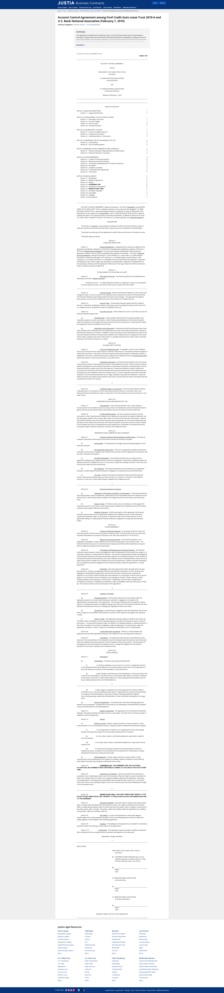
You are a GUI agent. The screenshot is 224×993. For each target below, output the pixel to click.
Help (132, 990)
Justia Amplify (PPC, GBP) (147, 972)
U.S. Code (61, 964)
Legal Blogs (116, 964)
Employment (116, 939)
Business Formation (118, 934)
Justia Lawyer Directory (146, 964)
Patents (114, 972)
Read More (80, 45)
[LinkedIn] (66, 990)
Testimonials (143, 978)
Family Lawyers (63, 948)
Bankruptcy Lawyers (64, 934)
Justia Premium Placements (148, 966)
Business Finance (79, 25)
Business (115, 931)
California (88, 969)
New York (88, 975)
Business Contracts (73, 11)
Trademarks (116, 975)
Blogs (141, 948)
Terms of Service (140, 990)
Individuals (89, 931)
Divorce (87, 939)
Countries (115, 978)
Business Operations (119, 936)
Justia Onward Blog (145, 975)
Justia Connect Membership (148, 961)
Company (127, 990)
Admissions (143, 936)
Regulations (62, 966)
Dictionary (142, 934)
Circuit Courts (62, 972)
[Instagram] (74, 990)
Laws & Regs (107, 7)
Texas (87, 978)
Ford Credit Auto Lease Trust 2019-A (90, 11)
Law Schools (97, 7)
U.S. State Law (90, 958)
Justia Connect (110, 990)
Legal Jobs (115, 961)
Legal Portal (119, 990)
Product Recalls (117, 969)
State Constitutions (91, 961)
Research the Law (85, 7)
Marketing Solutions (129, 7)
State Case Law (90, 966)
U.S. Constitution (63, 961)
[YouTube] (69, 990)
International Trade (118, 945)
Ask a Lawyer (73, 7)
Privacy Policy (151, 990)
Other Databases (118, 958)
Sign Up (162, 3)
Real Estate (115, 948)
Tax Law (114, 950)
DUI (86, 942)
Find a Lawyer (62, 7)
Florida (87, 972)
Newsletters (117, 7)
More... (60, 953)
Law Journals (143, 945)
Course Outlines (144, 942)
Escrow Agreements (93, 25)
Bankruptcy (88, 934)
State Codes (89, 964)
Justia (59, 11)
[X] (81, 990)
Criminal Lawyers (63, 939)
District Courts (62, 975)
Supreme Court (63, 969)
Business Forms (117, 966)
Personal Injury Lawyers (66, 950)
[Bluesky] (79, 990)
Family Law (88, 948)
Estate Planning (90, 945)
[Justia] (66, 2)
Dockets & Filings (63, 978)
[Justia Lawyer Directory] (84, 990)
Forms (64, 11)
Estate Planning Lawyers (66, 945)
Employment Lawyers (65, 942)
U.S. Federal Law (64, 958)
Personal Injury (90, 950)
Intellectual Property (118, 942)
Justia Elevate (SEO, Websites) (148, 969)
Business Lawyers (63, 936)
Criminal (87, 936)
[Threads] (76, 990)
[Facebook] (71, 990)
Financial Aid (143, 939)
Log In (155, 3)
